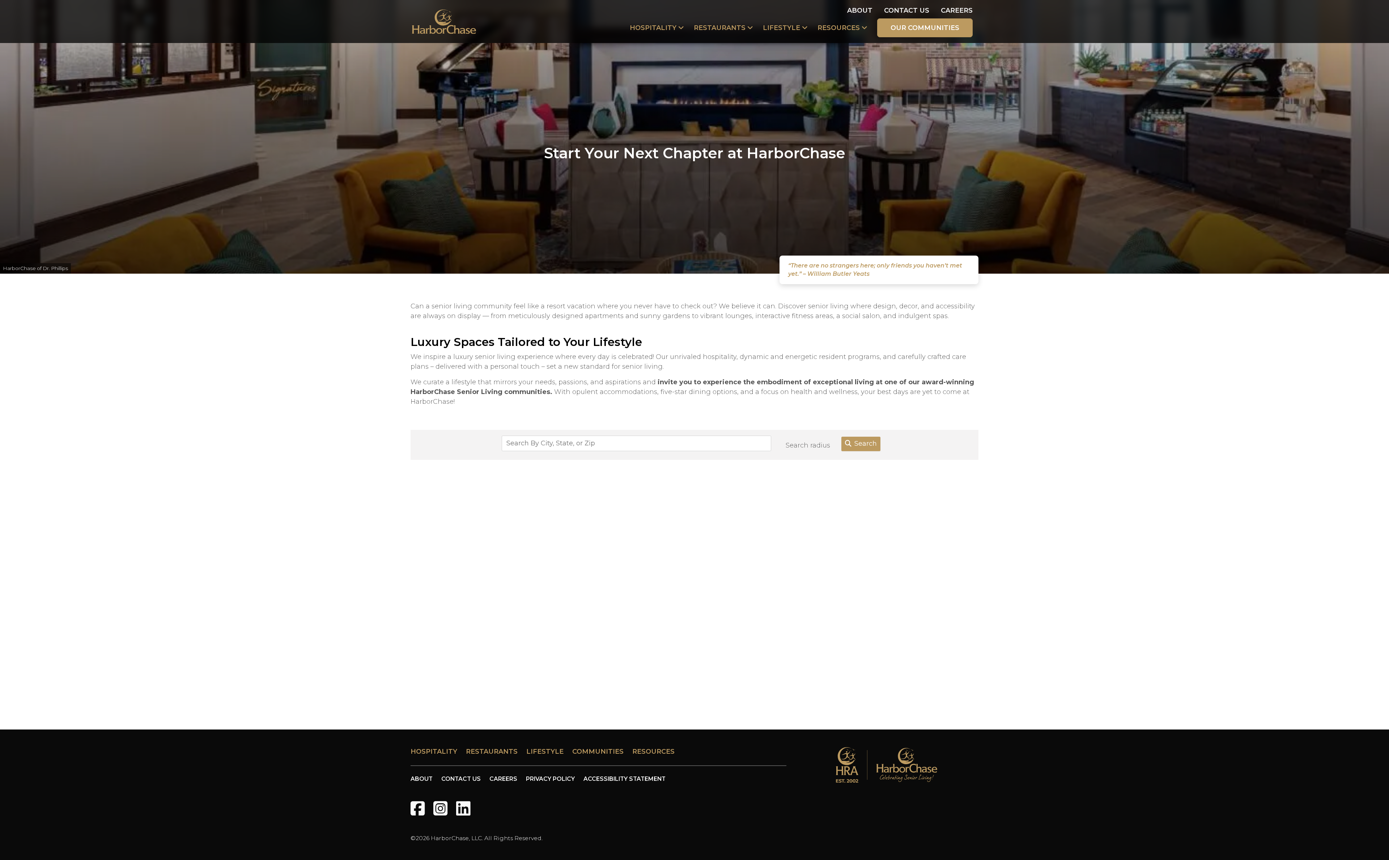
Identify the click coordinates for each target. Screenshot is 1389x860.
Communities (598, 752)
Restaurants (720, 28)
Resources (838, 28)
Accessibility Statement (624, 778)
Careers (957, 10)
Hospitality (653, 28)
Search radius (808, 445)
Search (865, 444)
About (859, 10)
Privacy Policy (550, 778)
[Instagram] (440, 808)
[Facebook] (418, 808)
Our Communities (925, 28)
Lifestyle (781, 28)
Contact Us (906, 10)
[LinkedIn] (463, 808)
